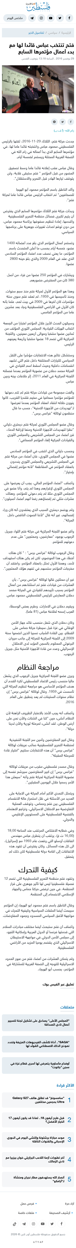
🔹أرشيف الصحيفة (61, 1213)
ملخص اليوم (15, 18)
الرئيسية (66, 33)
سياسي (52, 33)
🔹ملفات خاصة (28, 1213)
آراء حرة (69, 1203)
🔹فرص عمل (29, 1203)
